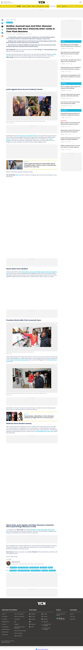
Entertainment (40, 6)
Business (64, 6)
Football (62, 71)
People (47, 6)
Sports (58, 6)
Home (19, 6)
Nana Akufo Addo (34, 567)
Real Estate (53, 6)
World (33, 6)
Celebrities (63, 48)
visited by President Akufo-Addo (19, 360)
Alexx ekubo (52, 570)
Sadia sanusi (13, 570)
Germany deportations (23, 570)
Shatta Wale (25, 272)
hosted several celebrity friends (27, 135)
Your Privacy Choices (43, 649)
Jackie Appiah (43, 567)
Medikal (50, 567)
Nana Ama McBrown (23, 567)
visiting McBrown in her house (44, 431)
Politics (29, 6)
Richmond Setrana (22, 34)
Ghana (23, 6)
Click (17, 175)
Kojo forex (44, 570)
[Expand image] (56, 93)
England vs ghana (35, 570)
